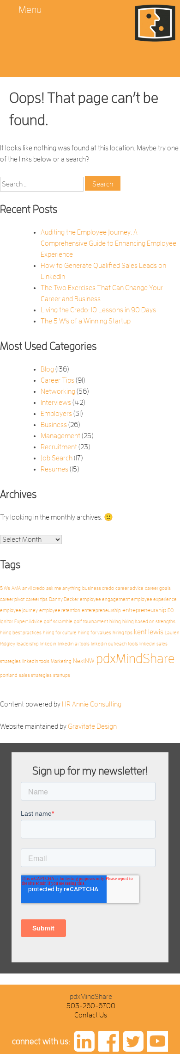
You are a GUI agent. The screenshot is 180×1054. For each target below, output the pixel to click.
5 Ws (5, 588)
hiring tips (122, 632)
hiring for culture (60, 632)
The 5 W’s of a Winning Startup (86, 321)
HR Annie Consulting (91, 704)
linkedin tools (35, 661)
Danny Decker (63, 599)
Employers (56, 413)
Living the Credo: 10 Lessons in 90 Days (98, 310)
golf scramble (58, 621)
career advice (129, 588)
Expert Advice (28, 621)
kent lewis (148, 632)
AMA (16, 588)
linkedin (48, 643)
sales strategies (35, 675)
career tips (37, 599)
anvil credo (33, 588)
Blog (47, 369)
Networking (58, 391)
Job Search (56, 458)
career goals (158, 588)
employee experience (154, 599)
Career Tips (57, 380)
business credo (98, 588)
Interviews (56, 402)
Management (60, 436)
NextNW (84, 661)
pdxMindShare (135, 658)
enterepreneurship (101, 610)
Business (54, 424)
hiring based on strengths (148, 621)
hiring (115, 621)
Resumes (54, 469)
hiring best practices (21, 632)
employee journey (19, 610)
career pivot (12, 599)
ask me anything (63, 588)
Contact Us (90, 1015)
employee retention (59, 610)
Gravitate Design (92, 726)
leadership (28, 643)
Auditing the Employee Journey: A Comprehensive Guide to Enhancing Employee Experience (108, 243)
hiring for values (94, 632)
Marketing (61, 661)
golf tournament (91, 621)
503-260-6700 (90, 1006)
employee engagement (105, 599)
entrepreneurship (144, 610)
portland (9, 675)
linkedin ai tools (74, 643)
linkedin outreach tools (114, 643)
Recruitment (59, 447)
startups (61, 675)
